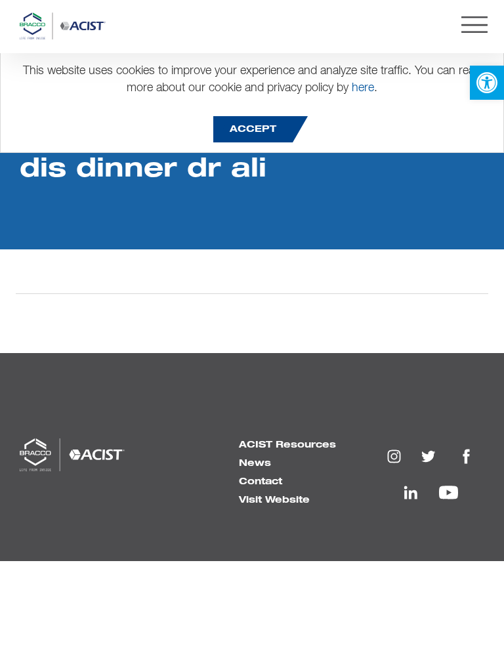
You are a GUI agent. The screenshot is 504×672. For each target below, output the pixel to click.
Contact (260, 481)
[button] (487, 83)
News (255, 463)
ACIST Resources (287, 445)
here (363, 88)
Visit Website (274, 500)
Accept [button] (253, 129)
